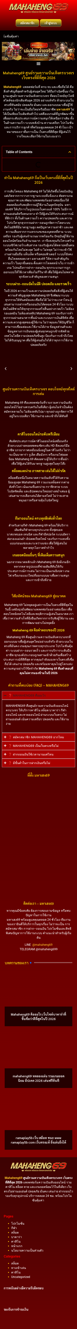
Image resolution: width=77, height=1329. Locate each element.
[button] (39, 63)
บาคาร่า (16, 1237)
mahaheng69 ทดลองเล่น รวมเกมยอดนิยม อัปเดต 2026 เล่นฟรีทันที (38, 1078)
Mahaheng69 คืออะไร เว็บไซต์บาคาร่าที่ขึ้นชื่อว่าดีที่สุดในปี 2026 (38, 1016)
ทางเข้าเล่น (18, 1268)
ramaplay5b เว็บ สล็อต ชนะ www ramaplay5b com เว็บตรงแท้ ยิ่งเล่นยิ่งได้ (38, 1140)
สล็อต (15, 1232)
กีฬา (14, 1228)
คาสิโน (16, 1241)
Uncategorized (20, 1277)
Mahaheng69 (12, 87)
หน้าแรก (16, 1246)
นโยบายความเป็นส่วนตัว (27, 1250)
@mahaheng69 (42, 945)
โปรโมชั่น (17, 1223)
